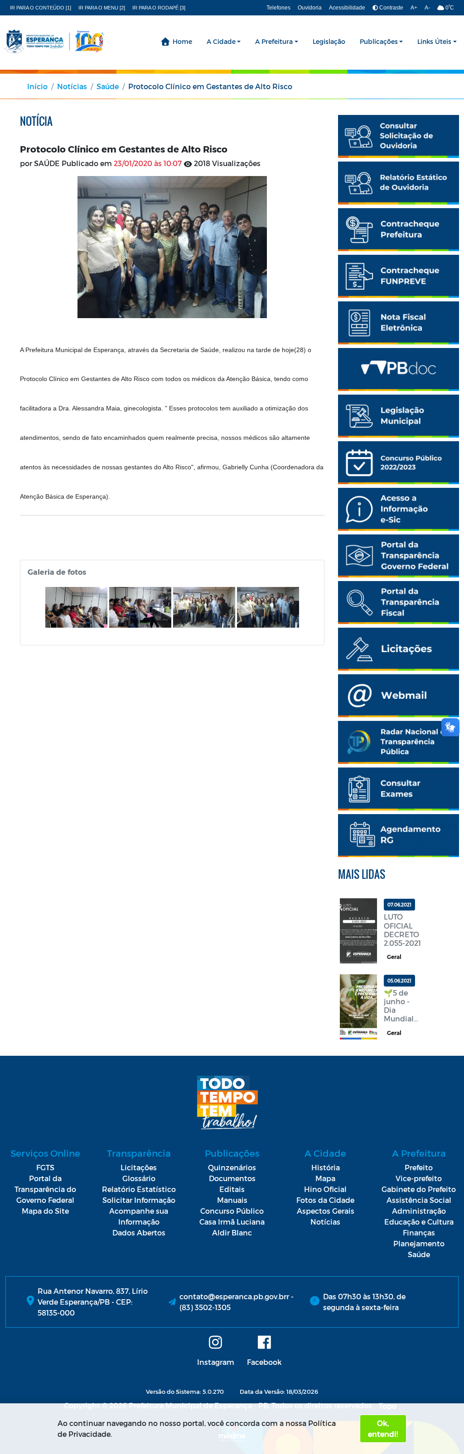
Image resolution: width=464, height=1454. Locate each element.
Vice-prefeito (419, 1178)
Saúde (108, 86)
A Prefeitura (274, 41)
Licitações (139, 1167)
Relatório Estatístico (139, 1189)
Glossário (138, 1178)
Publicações (379, 41)
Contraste (390, 8)
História (325, 1167)
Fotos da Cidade (325, 1200)
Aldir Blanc (232, 1232)
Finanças (419, 1232)
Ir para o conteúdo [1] (40, 7)
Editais (232, 1189)
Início (37, 86)
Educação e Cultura (419, 1221)
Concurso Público (232, 1210)
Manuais (232, 1200)
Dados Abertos (138, 1232)
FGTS (45, 1167)
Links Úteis (434, 41)
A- (427, 8)
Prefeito (419, 1167)
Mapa (325, 1178)
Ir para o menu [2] (101, 7)
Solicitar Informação (138, 1200)
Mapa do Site (45, 1210)
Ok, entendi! (383, 1428)
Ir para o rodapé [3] (158, 7)
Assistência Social (419, 1200)
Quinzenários (232, 1167)
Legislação (329, 41)
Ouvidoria (310, 8)
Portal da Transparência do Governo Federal (45, 1189)
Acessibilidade (347, 8)
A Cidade (221, 41)
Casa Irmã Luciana (232, 1221)
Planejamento (419, 1243)
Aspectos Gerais (325, 1210)
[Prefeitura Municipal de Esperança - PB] (54, 41)
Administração (419, 1210)
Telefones (278, 8)
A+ (414, 8)
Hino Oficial (325, 1189)
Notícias (72, 86)
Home (182, 41)
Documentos (232, 1178)
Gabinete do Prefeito (419, 1189)
